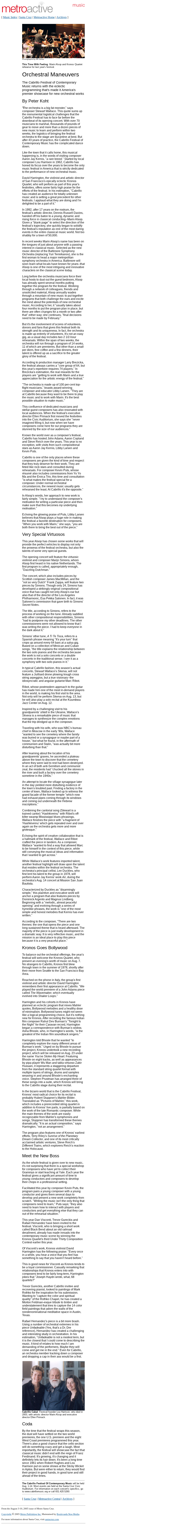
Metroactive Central (49, 1498)
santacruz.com (52, 1519)
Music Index (10, 17)
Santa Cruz (25, 17)
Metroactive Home (44, 17)
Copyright (6, 1514)
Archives (61, 17)
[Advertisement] (97, 80)
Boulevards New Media (68, 1514)
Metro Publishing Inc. (30, 1514)
